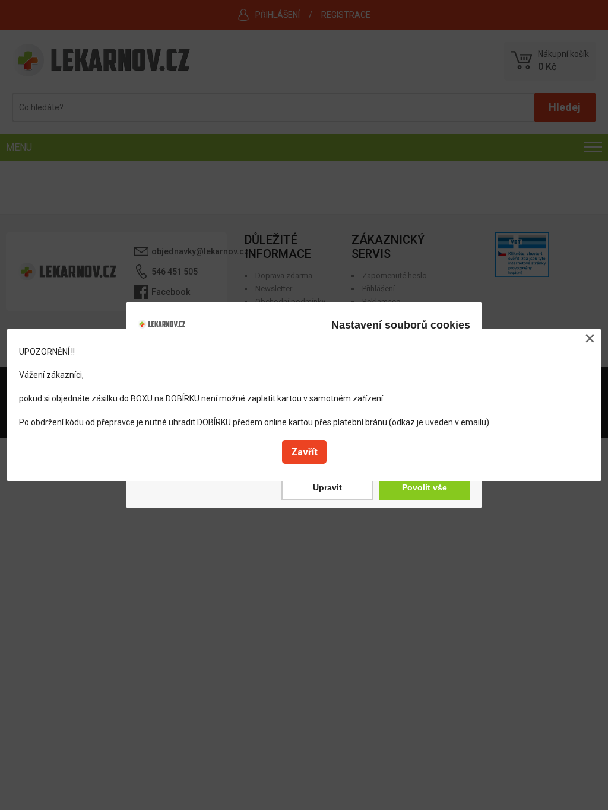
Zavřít (304, 452)
